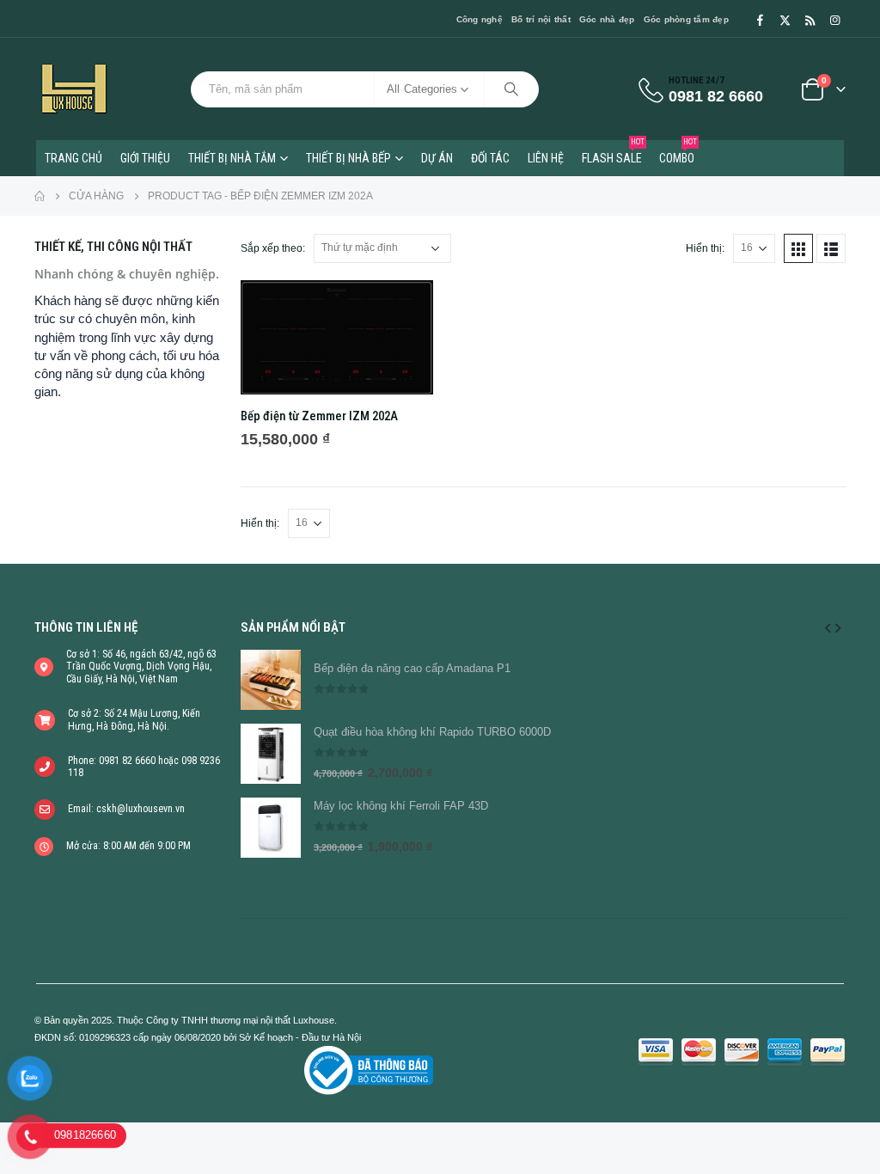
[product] (337, 337)
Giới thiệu (145, 158)
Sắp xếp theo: (273, 248)
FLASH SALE (613, 152)
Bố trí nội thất (541, 19)
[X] (784, 20)
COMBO (678, 152)
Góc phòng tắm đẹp (686, 19)
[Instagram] (834, 20)
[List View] (831, 248)
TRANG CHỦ (73, 158)
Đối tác (490, 158)
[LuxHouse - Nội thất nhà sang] (73, 89)
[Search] (511, 89)
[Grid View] (798, 248)
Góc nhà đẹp (607, 19)
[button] (827, 627)
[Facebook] (760, 20)
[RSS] (809, 20)
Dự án (437, 158)
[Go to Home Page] (39, 195)
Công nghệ (479, 19)
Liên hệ (546, 158)
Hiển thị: (705, 248)
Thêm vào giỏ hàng (404, 308)
